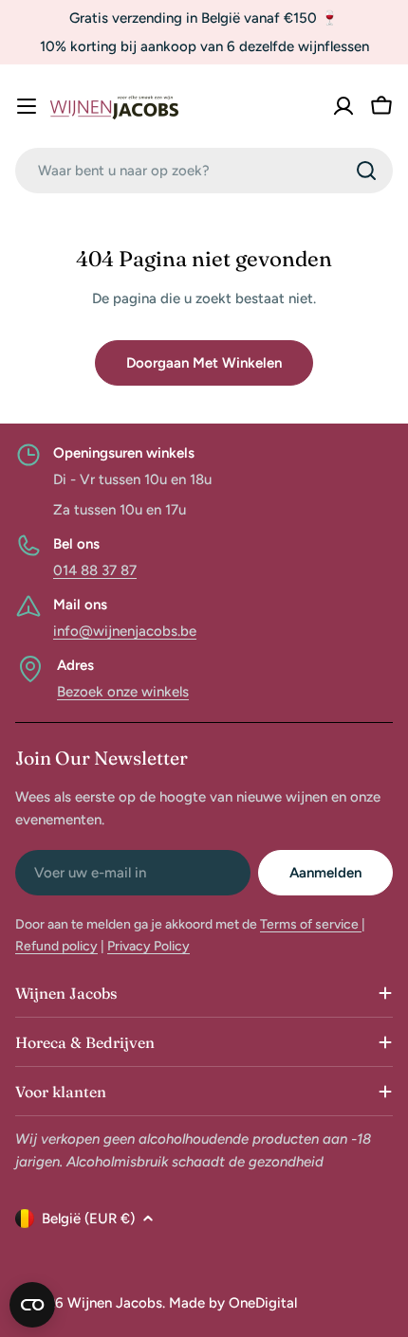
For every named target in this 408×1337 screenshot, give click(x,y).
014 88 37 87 (95, 570)
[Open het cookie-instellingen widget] (32, 1305)
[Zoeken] (366, 170)
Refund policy (56, 946)
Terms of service (311, 924)
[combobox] (204, 170)
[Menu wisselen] (26, 106)
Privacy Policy (148, 946)
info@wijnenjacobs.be (124, 631)
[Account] (343, 106)
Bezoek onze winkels (123, 691)
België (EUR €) (88, 1218)
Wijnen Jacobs (114, 1302)
